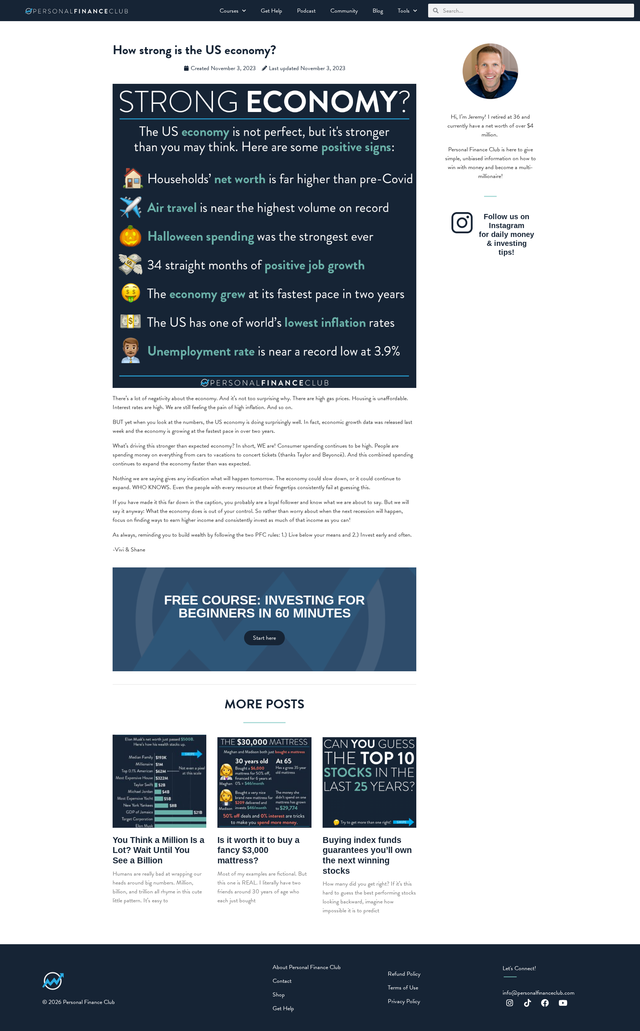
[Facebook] (545, 1003)
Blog (378, 10)
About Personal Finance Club (307, 967)
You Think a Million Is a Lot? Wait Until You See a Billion (158, 850)
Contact (282, 980)
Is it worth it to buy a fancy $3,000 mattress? (258, 850)
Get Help (271, 10)
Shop (279, 994)
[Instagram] (510, 1003)
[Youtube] (563, 1003)
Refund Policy (404, 973)
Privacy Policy (404, 1001)
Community (344, 10)
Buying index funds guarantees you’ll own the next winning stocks (367, 855)
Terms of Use (403, 987)
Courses (229, 10)
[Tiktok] (527, 1003)
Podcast (306, 10)
